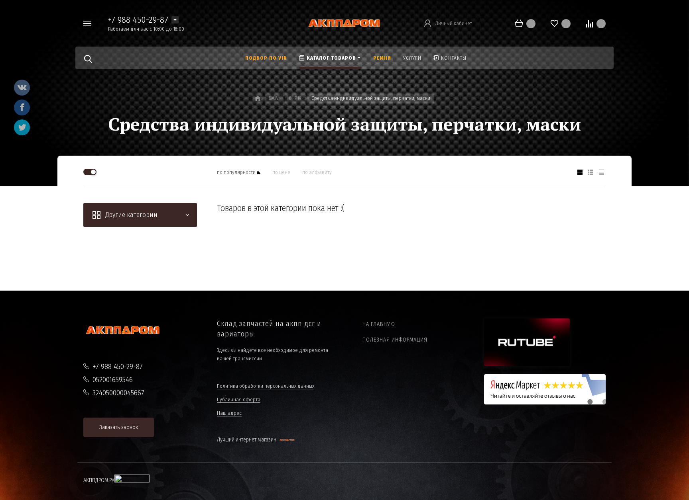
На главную (378, 324)
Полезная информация (394, 339)
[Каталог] (258, 99)
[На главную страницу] (344, 23)
